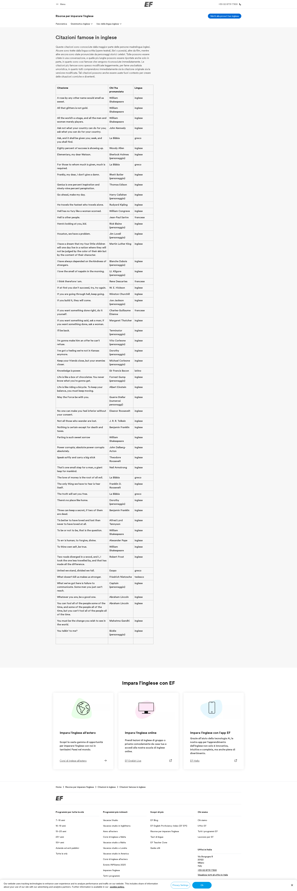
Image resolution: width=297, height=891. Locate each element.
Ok (202, 885)
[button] (61, 4)
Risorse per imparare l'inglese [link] (79, 787)
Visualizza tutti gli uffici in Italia (213, 875)
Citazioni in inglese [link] (107, 787)
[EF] (148, 4)
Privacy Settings (180, 885)
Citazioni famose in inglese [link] (132, 787)
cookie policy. (117, 887)
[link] (74, 16)
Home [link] (59, 787)
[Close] (292, 885)
